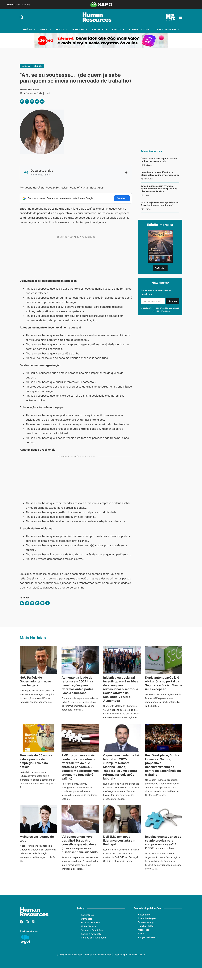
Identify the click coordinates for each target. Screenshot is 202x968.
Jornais (26, 5)
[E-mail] (42, 101)
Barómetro (98, 29)
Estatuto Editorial (90, 922)
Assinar (160, 267)
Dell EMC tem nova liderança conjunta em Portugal (119, 840)
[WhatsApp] (37, 101)
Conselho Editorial (140, 29)
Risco (141, 933)
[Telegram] (47, 603)
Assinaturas (87, 915)
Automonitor (144, 914)
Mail (18, 5)
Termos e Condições (92, 930)
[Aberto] (180, 17)
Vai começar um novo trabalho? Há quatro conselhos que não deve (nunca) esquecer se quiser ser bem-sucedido (80, 844)
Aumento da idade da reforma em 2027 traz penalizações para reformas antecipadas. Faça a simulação (78, 685)
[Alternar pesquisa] (22, 17)
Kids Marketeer (146, 926)
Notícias (27, 29)
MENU (10, 5)
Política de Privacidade (93, 937)
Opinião (44, 29)
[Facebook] (22, 101)
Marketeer (143, 929)
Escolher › (122, 198)
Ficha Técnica (88, 926)
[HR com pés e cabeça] (170, 17)
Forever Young (145, 922)
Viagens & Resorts (148, 937)
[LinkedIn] (32, 101)
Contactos (86, 918)
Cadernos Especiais (165, 29)
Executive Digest (147, 918)
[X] (27, 101)
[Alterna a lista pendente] (35, 29)
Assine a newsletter (91, 934)
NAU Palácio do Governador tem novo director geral (35, 681)
